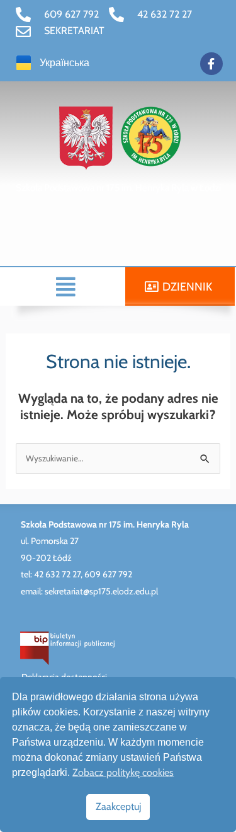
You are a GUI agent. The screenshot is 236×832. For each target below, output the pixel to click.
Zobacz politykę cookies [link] (123, 772)
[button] (66, 286)
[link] (57, 14)
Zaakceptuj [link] (118, 806)
